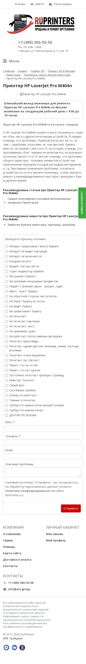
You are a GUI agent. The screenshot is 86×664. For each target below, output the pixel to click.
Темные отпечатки (22, 400)
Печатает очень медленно (27, 355)
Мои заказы (54, 534)
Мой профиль (56, 540)
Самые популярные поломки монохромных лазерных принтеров (39, 201)
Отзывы (20, 4)
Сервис (8, 540)
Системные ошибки (22, 390)
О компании (12, 534)
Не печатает (17, 316)
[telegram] (6, 647)
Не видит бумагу (20, 306)
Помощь (9, 547)
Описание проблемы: (19, 464)
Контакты (10, 566)
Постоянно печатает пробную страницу (36, 375)
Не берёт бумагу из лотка (27, 301)
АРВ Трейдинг (13, 638)
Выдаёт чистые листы (24, 266)
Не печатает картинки (24, 321)
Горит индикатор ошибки (26, 271)
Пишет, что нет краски (24, 370)
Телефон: (11, 436)
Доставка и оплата (17, 559)
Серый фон (16, 385)
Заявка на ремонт (82, 203)
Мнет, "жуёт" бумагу (23, 291)
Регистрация (62, 4)
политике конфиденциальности (30, 491)
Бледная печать (20, 261)
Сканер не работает (23, 395)
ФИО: (8, 422)
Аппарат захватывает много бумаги (34, 246)
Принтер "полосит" (22, 380)
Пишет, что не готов (23, 365)
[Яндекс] (22, 647)
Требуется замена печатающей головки (36, 405)
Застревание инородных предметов (33, 281)
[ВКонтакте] (14, 647)
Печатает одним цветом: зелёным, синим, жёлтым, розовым (44, 348)
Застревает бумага (22, 276)
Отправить (70, 508)
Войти (39, 4)
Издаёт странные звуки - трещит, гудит (36, 286)
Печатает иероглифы (23, 341)
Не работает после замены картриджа (35, 336)
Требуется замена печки (26, 410)
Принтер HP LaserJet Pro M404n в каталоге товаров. (41, 124)
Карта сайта (12, 553)
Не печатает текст (22, 326)
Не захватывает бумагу (25, 311)
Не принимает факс (22, 331)
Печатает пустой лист (24, 360)
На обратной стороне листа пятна (33, 296)
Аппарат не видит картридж (28, 251)
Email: (9, 450)
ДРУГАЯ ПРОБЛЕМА (22, 415)
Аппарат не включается (25, 256)
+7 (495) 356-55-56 (35, 42)
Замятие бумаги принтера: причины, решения (41, 225)
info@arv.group (19, 589)
